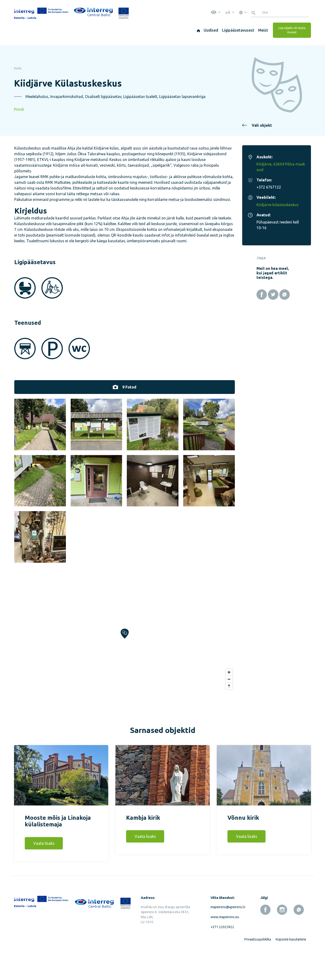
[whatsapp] (299, 910)
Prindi (19, 109)
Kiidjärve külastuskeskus (277, 205)
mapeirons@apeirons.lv (227, 907)
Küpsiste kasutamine (291, 939)
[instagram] (282, 910)
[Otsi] (254, 12)
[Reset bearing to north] (229, 686)
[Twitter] (273, 294)
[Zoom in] (229, 672)
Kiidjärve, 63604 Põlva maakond (280, 167)
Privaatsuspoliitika (257, 939)
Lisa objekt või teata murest (291, 30)
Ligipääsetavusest (238, 30)
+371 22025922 (222, 927)
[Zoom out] (229, 679)
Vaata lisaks (43, 843)
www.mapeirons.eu (225, 917)
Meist (263, 30)
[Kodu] (198, 30)
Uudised (211, 30)
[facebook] (265, 910)
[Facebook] (261, 294)
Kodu (18, 68)
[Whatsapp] (284, 294)
